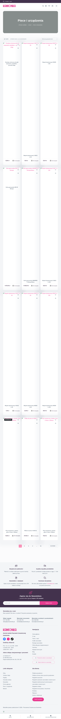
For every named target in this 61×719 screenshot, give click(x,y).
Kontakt (34, 654)
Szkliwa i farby (6, 675)
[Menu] (56, 5)
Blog (33, 651)
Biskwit (5, 688)
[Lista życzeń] (49, 6)
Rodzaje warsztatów (37, 643)
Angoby (5, 677)
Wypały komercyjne (37, 649)
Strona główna (35, 634)
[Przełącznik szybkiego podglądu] (18, 48)
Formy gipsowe (7, 684)
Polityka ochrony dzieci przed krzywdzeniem (43, 675)
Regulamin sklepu (36, 686)
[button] (16, 161)
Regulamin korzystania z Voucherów (41, 688)
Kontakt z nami (8, 1)
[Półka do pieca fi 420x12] (30, 473)
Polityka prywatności (37, 673)
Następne (52, 546)
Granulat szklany (7, 679)
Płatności (34, 693)
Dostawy (34, 690)
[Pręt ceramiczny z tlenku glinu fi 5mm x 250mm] (11, 473)
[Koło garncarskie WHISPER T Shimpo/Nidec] (30, 222)
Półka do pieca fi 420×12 (30, 530)
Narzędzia (5, 682)
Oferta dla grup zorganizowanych (40, 645)
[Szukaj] (43, 6)
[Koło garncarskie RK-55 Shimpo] (11, 176)
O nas (33, 636)
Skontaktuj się (50, 583)
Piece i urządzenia (7, 686)
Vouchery (34, 647)
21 (40, 546)
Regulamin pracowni (37, 677)
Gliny (4, 673)
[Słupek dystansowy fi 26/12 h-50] (30, 97)
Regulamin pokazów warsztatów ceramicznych (43, 679)
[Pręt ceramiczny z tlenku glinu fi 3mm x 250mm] (49, 473)
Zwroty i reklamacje (37, 695)
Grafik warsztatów (36, 640)
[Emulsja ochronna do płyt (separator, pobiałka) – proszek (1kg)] (11, 51)
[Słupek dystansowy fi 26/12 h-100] (49, 222)
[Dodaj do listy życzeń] (18, 45)
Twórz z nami (35, 638)
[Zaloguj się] (46, 6)
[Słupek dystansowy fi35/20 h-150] (49, 348)
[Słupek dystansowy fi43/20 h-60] (49, 51)
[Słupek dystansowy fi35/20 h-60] (30, 348)
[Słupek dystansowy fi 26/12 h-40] (11, 348)
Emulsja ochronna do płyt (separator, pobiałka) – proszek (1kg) (11, 64)
